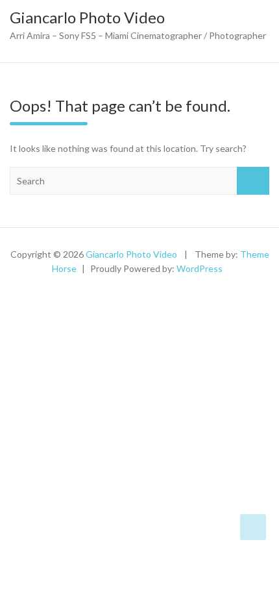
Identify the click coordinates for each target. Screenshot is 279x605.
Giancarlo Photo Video (87, 17)
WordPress (199, 268)
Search (253, 181)
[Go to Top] (253, 527)
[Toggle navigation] (7, 55)
